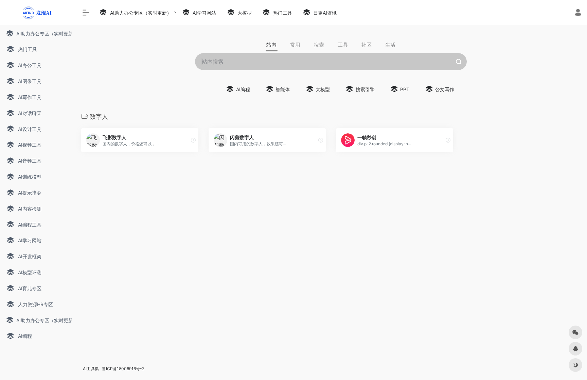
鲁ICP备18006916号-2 (123, 368)
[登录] (578, 13)
